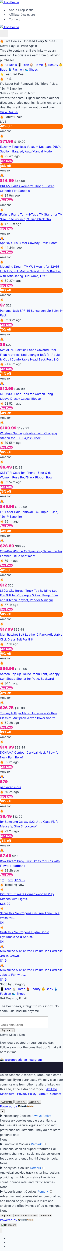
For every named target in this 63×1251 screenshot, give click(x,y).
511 (10, 880)
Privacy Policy (26, 1094)
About (43, 1094)
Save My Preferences (26, 1215)
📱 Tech (24, 65)
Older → (19, 880)
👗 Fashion (16, 69)
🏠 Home (37, 65)
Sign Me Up (7, 1030)
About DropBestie (21, 10)
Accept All (34, 1101)
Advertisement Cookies (20, 1191)
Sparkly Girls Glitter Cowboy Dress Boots (28, 243)
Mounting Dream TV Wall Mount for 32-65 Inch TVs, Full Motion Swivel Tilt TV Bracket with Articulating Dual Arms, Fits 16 (30, 271)
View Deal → (9, 112)
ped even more (10, 787)
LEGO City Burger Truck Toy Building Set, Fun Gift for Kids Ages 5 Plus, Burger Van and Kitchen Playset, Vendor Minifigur (29, 595)
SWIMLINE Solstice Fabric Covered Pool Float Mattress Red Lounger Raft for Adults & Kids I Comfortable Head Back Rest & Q (30, 354)
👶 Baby (47, 989)
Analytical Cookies (16, 1168)
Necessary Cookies (17, 1116)
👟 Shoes (31, 69)
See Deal (6, 161)
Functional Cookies (17, 1144)
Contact (14, 19)
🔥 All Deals (9, 65)
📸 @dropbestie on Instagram (21, 1059)
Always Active (41, 1116)
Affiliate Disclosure (22, 14)
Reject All (21, 1101)
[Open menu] (4, 33)
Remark (36, 1144)
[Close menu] (1, 1230)
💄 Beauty (51, 65)
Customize (6, 1101)
